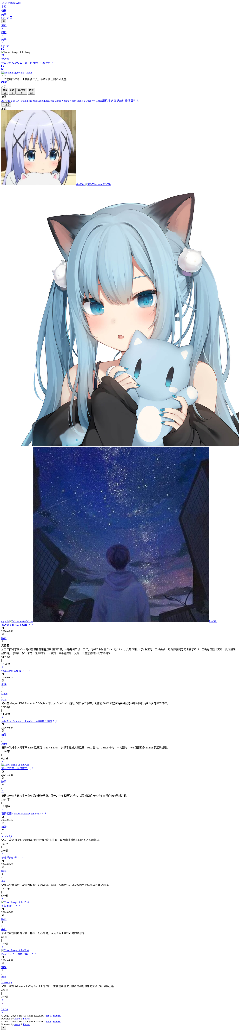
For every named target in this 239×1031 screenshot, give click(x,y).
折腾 (4, 684)
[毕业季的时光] (119, 901)
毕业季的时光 (9, 857)
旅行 (128, 100)
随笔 (4, 638)
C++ (18, 100)
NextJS (66, 100)
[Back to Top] (3, 1028)
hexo (30, 100)
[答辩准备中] (119, 949)
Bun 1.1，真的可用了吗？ (16, 954)
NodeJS (81, 100)
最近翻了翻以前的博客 (14, 625)
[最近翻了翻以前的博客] (2, 667)
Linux (58, 100)
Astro (8, 100)
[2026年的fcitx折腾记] (2, 717)
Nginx (73, 100)
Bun (13, 100)
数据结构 (119, 100)
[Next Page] (2, 1012)
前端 (4, 734)
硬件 (134, 100)
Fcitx (24, 100)
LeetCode (49, 100)
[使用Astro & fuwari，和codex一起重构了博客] (119, 763)
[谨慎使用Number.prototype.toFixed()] (2, 854)
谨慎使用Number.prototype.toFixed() (21, 813)
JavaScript (38, 100)
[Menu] (3, 21)
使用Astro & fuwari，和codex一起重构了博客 (26, 721)
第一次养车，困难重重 (14, 768)
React (99, 100)
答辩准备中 (8, 906)
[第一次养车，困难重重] (2, 809)
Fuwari (26, 1018)
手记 (111, 100)
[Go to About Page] (119, 71)
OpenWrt (91, 100)
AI (3, 100)
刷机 (105, 100)
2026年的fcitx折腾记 (13, 671)
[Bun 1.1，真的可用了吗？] (2, 1000)
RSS (48, 1015)
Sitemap (57, 1015)
